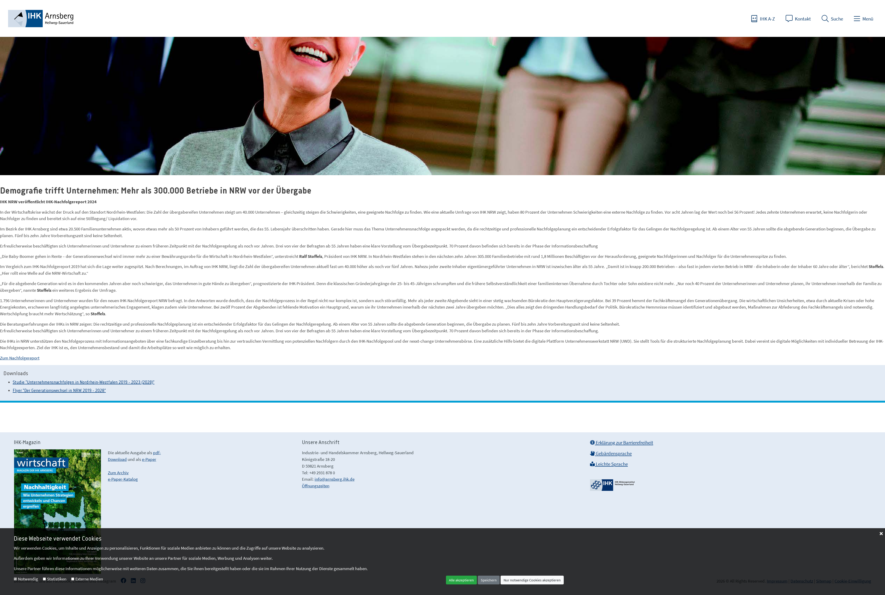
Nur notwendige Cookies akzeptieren (532, 580)
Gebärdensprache (613, 454)
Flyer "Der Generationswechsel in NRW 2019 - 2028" (59, 391)
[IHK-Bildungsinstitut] (613, 483)
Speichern (489, 580)
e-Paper (149, 459)
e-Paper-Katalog (123, 479)
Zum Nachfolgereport (19, 358)
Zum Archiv (118, 472)
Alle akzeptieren (461, 580)
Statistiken (56, 579)
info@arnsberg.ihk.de (334, 479)
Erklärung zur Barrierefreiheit (624, 443)
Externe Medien (89, 579)
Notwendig (28, 579)
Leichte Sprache (611, 464)
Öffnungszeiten (315, 486)
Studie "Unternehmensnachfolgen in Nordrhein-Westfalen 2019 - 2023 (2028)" (83, 382)
